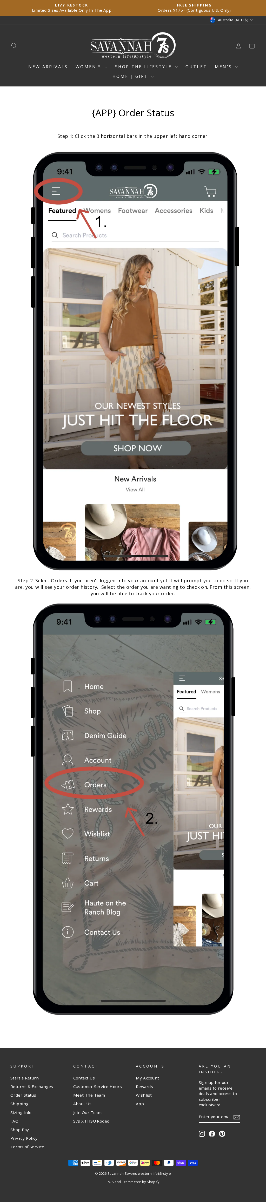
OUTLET (196, 67)
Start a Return (24, 1078)
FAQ (14, 1121)
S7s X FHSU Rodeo (91, 1121)
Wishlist (144, 1095)
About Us (82, 1103)
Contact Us (84, 1078)
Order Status (23, 1095)
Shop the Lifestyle (144, 67)
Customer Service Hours (97, 1086)
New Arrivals (48, 67)
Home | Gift (130, 76)
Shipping (19, 1103)
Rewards (144, 1086)
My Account (147, 1078)
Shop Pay (19, 1129)
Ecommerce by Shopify (140, 1182)
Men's (224, 67)
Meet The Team (89, 1095)
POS (110, 1182)
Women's (89, 67)
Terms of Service (27, 1146)
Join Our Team (87, 1112)
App (140, 1103)
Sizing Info (21, 1112)
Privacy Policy (23, 1138)
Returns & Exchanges (31, 1086)
